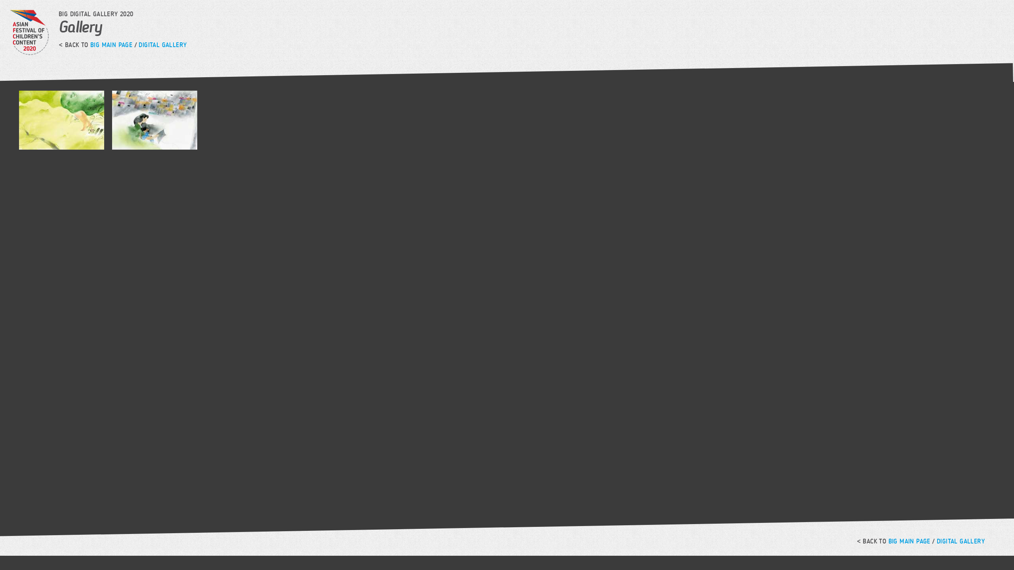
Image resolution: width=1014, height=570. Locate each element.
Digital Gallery (163, 45)
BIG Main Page (111, 45)
